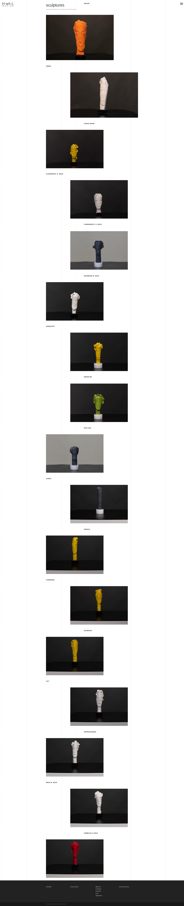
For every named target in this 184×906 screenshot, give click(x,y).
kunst (97, 893)
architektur (98, 889)
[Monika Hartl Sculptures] (80, 59)
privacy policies (74, 886)
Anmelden (49, 886)
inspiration (98, 891)
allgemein (98, 886)
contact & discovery (124, 886)
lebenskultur (99, 895)
